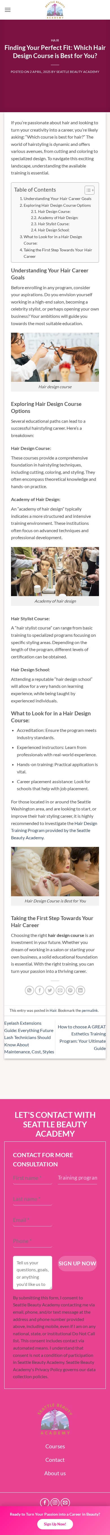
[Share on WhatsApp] (29, 990)
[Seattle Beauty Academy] (55, 10)
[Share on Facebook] (39, 990)
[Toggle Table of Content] (86, 190)
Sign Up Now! (55, 1524)
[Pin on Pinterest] (70, 990)
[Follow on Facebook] (44, 1503)
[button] (7, 10)
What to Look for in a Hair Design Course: (53, 239)
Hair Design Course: (54, 211)
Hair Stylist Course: (53, 224)
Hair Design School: (53, 230)
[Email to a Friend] (60, 990)
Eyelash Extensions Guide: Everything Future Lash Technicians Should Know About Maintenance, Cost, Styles (29, 1037)
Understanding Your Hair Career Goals (57, 198)
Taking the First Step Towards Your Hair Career (58, 253)
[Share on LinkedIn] (80, 990)
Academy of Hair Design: (58, 217)
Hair (55, 40)
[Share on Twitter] (49, 990)
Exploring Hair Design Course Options (57, 205)
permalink (90, 1010)
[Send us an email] (65, 1503)
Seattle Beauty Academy (77, 71)
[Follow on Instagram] (55, 1503)
